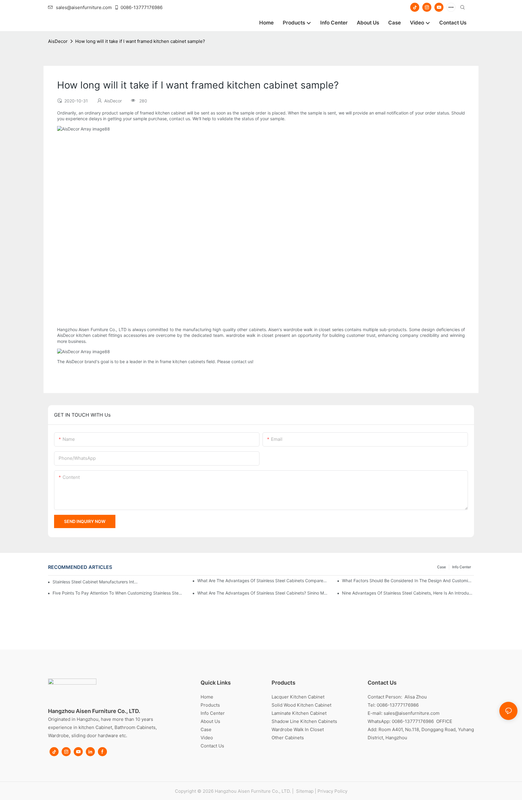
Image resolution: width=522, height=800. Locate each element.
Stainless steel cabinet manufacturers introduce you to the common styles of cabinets (95, 581)
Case (441, 567)
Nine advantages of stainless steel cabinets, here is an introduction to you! (408, 592)
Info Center (461, 567)
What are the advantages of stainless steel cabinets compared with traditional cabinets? (263, 580)
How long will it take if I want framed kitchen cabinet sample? (140, 41)
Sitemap (304, 791)
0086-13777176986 (142, 7)
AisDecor (58, 41)
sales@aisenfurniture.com (84, 7)
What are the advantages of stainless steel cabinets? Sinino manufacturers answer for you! (263, 592)
